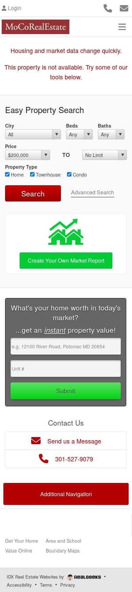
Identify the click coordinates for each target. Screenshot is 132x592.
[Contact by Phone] (108, 7)
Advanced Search (92, 192)
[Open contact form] (124, 7)
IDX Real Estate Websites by (36, 576)
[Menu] (122, 27)
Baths (104, 125)
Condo (79, 174)
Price (11, 146)
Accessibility (19, 585)
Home (16, 174)
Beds (72, 125)
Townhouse (48, 174)
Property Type (21, 166)
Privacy (67, 585)
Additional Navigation (66, 494)
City (9, 125)
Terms (46, 585)
